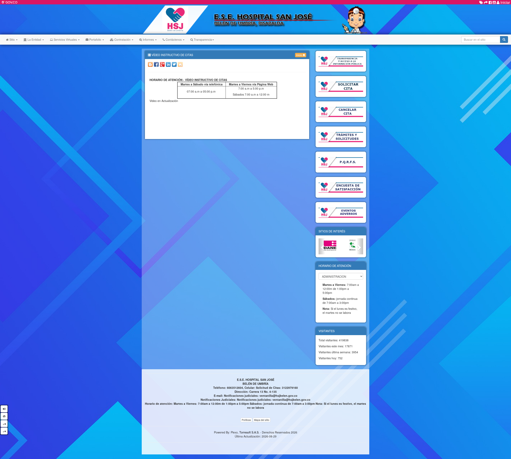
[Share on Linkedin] (168, 64)
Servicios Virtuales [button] (65, 39)
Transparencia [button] (202, 39)
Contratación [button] (122, 39)
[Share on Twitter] (174, 64)
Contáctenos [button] (173, 39)
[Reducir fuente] (4, 430)
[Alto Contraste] (4, 416)
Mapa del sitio (261, 419)
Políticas (246, 419)
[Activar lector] (4, 408)
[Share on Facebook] (156, 64)
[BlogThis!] (150, 64)
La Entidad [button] (34, 39)
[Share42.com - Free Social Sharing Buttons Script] (180, 64)
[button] (322, 246)
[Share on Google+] (162, 64)
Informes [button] (148, 39)
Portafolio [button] (95, 39)
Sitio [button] (12, 39)
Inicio (299, 55)
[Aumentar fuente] (4, 423)
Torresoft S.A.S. (249, 432)
